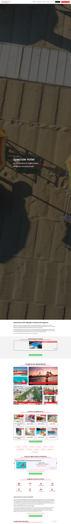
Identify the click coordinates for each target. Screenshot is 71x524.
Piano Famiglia (19, 491)
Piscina (30, 491)
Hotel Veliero (30, 437)
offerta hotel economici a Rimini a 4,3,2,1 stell (34, 511)
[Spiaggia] (52, 484)
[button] (36, 1)
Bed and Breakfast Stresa (18, 424)
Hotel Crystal (41, 437)
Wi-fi (30, 485)
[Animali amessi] (41, 484)
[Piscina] (30, 489)
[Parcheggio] (19, 484)
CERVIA (46, 402)
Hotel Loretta (52, 437)
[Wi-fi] (30, 484)
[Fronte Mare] (41, 489)
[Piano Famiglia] (19, 489)
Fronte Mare (41, 491)
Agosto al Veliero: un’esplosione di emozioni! (28, 460)
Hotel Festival (30, 423)
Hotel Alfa (52, 423)
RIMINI (31, 383)
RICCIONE (16, 402)
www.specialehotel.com (34, 333)
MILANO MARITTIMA (18, 383)
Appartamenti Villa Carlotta (18, 438)
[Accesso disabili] (52, 489)
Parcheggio (19, 485)
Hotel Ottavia (41, 423)
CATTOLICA (16, 373)
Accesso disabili (52, 491)
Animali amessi (41, 485)
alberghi (29, 326)
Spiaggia (52, 485)
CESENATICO (47, 393)
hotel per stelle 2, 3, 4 (49, 326)
